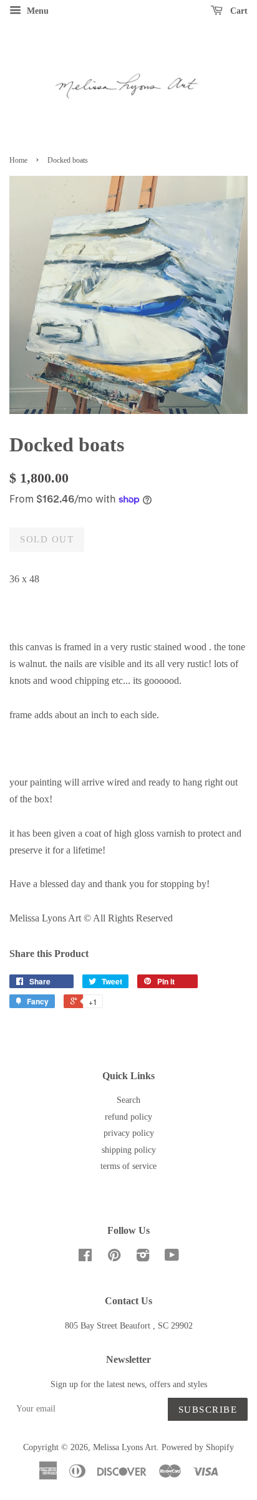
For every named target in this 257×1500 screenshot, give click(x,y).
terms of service (128, 1166)
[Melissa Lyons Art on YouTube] (172, 1257)
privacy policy (129, 1133)
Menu (36, 11)
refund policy (128, 1117)
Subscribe (208, 1410)
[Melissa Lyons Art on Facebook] (85, 1257)
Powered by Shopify (198, 1447)
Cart (238, 11)
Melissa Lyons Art (125, 1447)
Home (18, 160)
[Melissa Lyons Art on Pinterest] (114, 1257)
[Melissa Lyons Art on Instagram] (143, 1257)
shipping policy (129, 1150)
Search (128, 1100)
